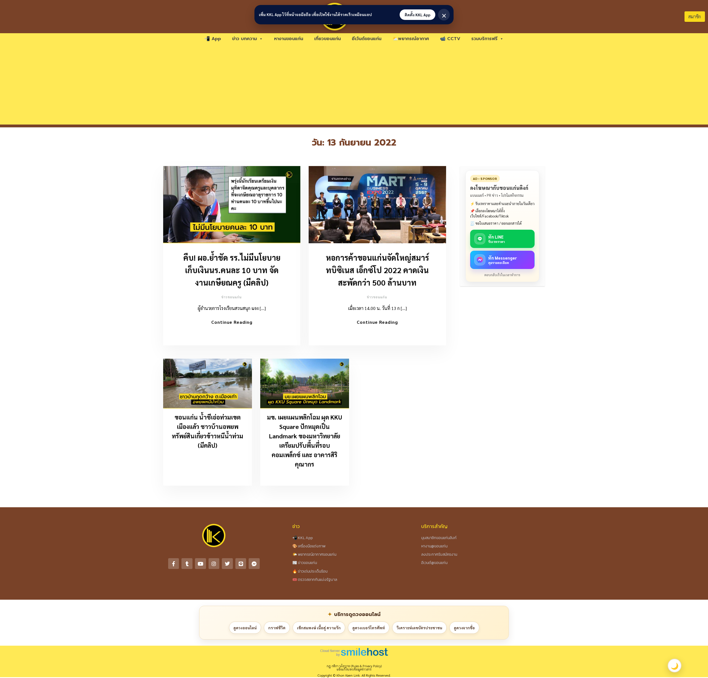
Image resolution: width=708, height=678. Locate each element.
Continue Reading (232, 322)
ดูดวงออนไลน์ (245, 627)
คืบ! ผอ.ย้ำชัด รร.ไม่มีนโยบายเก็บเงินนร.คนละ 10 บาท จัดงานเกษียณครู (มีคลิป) (231, 269)
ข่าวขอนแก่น (231, 297)
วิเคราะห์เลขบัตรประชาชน (419, 627)
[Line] (240, 563)
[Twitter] (227, 563)
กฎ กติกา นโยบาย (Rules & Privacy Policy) (354, 666)
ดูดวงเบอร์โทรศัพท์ (368, 627)
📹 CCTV (450, 38)
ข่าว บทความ (244, 38)
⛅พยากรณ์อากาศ (410, 38)
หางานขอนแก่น (288, 38)
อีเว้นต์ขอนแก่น (366, 38)
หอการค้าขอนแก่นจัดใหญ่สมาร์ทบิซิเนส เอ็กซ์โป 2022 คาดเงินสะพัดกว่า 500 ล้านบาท (377, 269)
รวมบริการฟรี (484, 38)
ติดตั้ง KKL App (417, 14)
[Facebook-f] (173, 563)
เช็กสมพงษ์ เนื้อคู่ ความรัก (319, 627)
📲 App (212, 38)
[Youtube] (200, 563)
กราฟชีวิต (276, 627)
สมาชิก (694, 16)
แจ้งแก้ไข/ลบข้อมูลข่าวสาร (354, 669)
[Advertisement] (354, 86)
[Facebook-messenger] (254, 563)
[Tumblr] (186, 563)
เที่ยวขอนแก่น (327, 38)
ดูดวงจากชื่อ (464, 627)
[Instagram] (214, 563)
